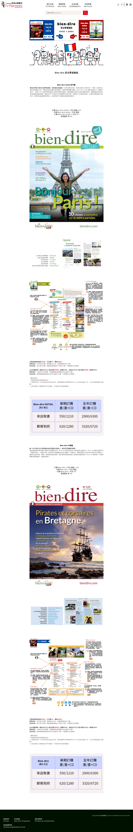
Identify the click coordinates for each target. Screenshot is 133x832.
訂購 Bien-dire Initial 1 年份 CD (66, 114)
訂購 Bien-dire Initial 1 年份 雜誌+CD (66, 110)
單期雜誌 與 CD (66, 116)
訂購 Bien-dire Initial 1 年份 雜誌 (66, 112)
